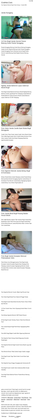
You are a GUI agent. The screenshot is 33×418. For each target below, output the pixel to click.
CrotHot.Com (4, 413)
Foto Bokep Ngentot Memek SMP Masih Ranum (14, 315)
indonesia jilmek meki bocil (14, 406)
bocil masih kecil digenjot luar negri (15, 393)
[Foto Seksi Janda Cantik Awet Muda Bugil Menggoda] (16, 114)
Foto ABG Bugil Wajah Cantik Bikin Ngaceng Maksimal (15, 333)
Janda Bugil (9, 399)
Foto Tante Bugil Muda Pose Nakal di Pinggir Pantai (14, 297)
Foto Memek (25, 397)
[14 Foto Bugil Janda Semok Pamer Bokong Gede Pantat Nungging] (16, 27)
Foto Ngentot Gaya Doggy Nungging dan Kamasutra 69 (15, 363)
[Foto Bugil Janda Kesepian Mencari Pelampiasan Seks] (16, 242)
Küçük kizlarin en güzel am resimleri (10, 410)
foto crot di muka (25, 410)
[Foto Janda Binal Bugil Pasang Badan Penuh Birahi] (16, 199)
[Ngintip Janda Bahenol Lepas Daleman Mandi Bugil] (16, 72)
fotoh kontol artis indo (6, 404)
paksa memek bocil (6, 389)
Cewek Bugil (17, 397)
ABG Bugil (10, 397)
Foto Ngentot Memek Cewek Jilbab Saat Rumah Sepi (15, 292)
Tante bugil (15, 389)
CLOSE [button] (31, 1)
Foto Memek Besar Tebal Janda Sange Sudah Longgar (15, 351)
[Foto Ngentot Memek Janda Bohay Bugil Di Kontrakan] (16, 157)
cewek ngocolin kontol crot (13, 391)
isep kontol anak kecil (23, 408)
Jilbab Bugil (16, 399)
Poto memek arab (12, 408)
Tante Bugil (23, 399)
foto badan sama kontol (12, 395)
